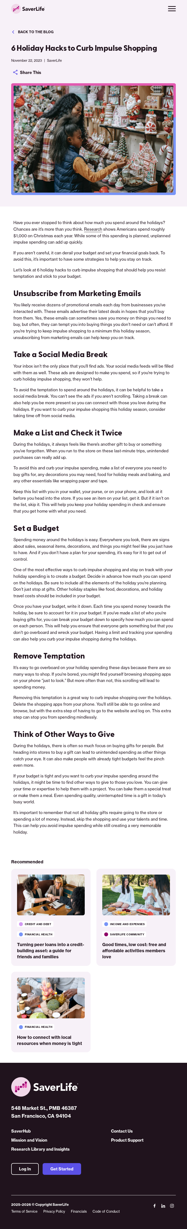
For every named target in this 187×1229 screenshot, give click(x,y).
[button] (172, 9)
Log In (25, 1168)
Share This (30, 72)
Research (93, 229)
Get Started (61, 1168)
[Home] (93, 1087)
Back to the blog (36, 32)
